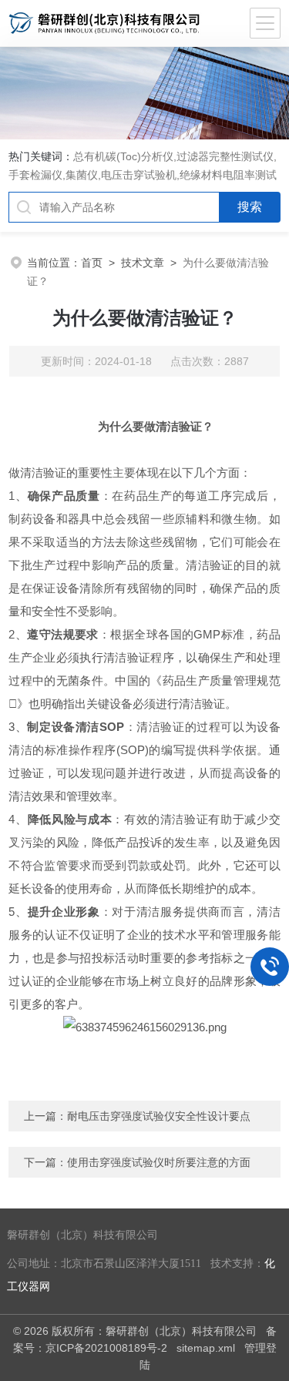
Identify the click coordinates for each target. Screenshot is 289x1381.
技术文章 (142, 262)
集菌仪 (82, 175)
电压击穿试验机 (138, 175)
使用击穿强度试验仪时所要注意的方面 (158, 1162)
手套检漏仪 (35, 175)
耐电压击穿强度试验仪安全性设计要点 (158, 1116)
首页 (91, 262)
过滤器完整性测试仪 (225, 156)
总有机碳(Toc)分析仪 (123, 156)
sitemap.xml (205, 1348)
